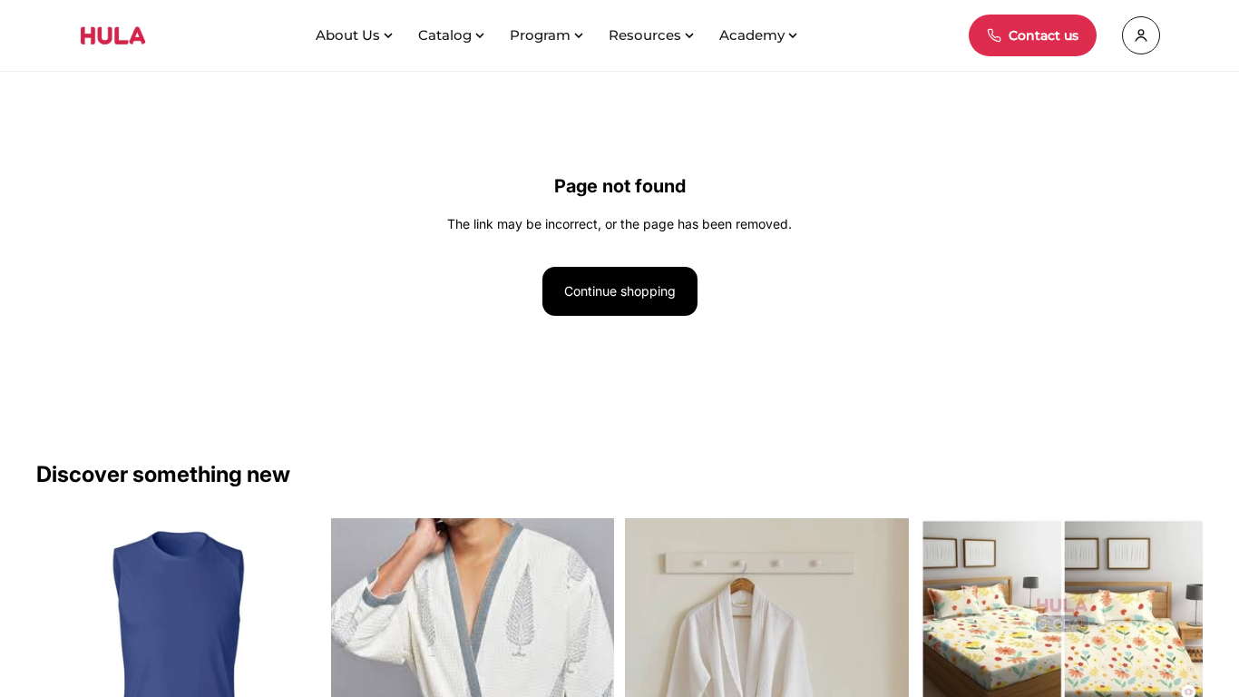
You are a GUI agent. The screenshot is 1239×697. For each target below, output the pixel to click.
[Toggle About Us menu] (390, 35)
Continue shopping (620, 291)
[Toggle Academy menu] (794, 35)
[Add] (1174, 679)
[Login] (1141, 35)
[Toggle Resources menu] (691, 35)
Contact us (1043, 35)
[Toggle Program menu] (580, 35)
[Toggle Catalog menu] (481, 35)
